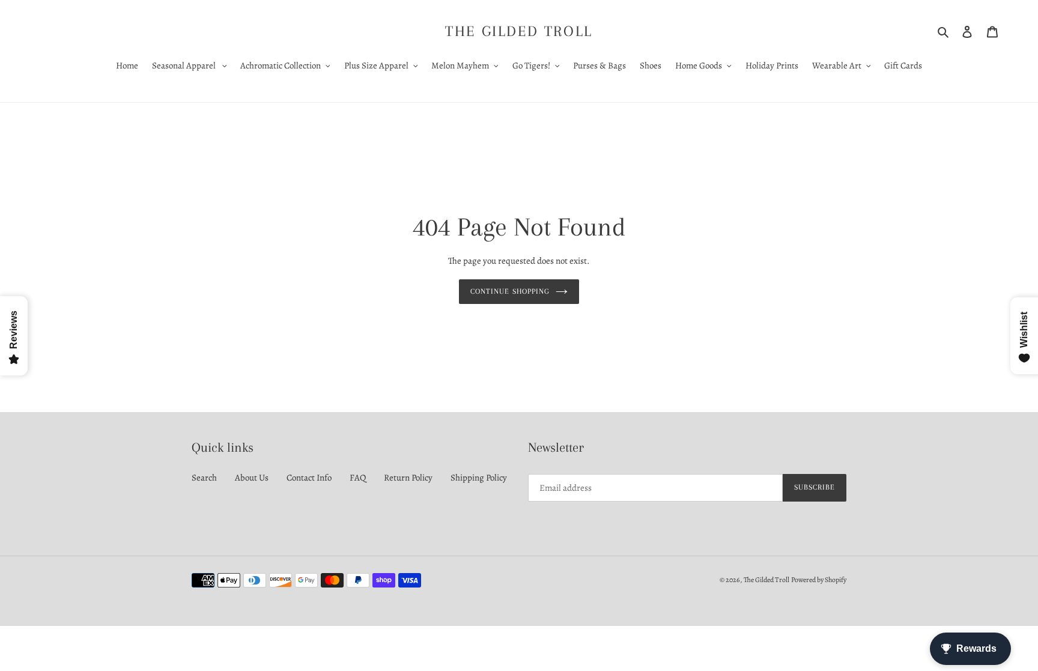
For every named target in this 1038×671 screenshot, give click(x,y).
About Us (252, 478)
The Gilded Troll (519, 31)
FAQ (358, 478)
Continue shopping (510, 291)
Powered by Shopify (818, 579)
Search (204, 478)
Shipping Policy (479, 478)
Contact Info (309, 478)
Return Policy (408, 478)
